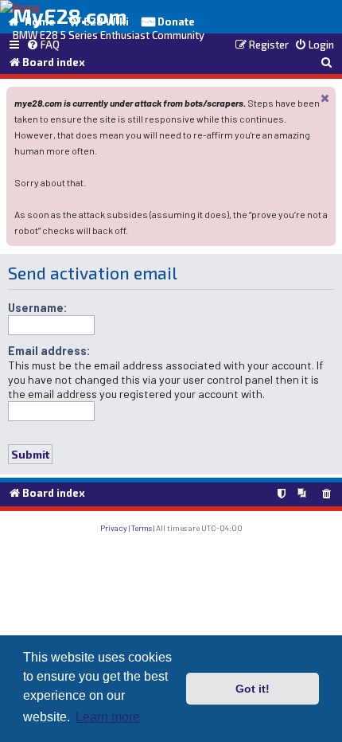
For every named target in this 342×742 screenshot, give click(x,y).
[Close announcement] (325, 97)
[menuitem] (43, 45)
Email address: (49, 350)
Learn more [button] (108, 717)
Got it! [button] (252, 688)
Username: (38, 307)
